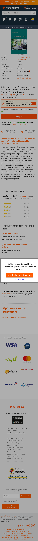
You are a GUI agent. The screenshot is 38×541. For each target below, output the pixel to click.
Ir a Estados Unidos (19, 275)
